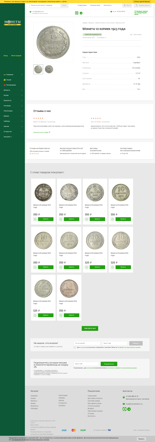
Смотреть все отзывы (40, 132)
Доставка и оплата (95, 398)
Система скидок (94, 401)
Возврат (91, 408)
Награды (34, 408)
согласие (83, 347)
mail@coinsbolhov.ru (134, 404)
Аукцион (62, 405)
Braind (147, 430)
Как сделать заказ (95, 403)
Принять (141, 439)
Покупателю (95, 5)
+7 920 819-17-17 (38, 11)
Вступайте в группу (100, 430)
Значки (61, 400)
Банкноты (34, 406)
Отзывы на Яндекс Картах (40, 148)
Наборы (62, 398)
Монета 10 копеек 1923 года (42, 206)
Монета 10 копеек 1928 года (68, 302)
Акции (33, 398)
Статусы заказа (94, 406)
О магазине (82, 5)
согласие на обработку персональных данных (122, 368)
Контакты (107, 5)
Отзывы (91, 413)
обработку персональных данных (130, 347)
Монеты (34, 401)
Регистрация (16, 55)
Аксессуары (63, 395)
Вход (6, 55)
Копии (33, 403)
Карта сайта (34, 425)
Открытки (63, 403)
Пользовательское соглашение (40, 432)
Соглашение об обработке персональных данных (30, 440)
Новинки (34, 396)
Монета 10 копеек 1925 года (119, 206)
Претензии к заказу (95, 411)
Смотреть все (90, 328)
